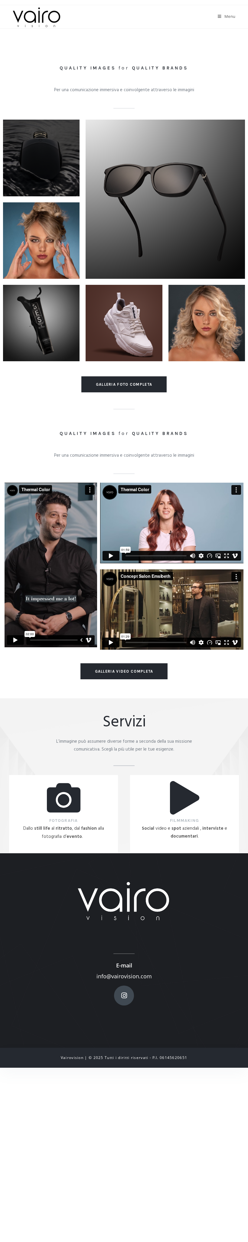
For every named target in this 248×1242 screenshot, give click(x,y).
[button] (124, 384)
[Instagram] (124, 996)
